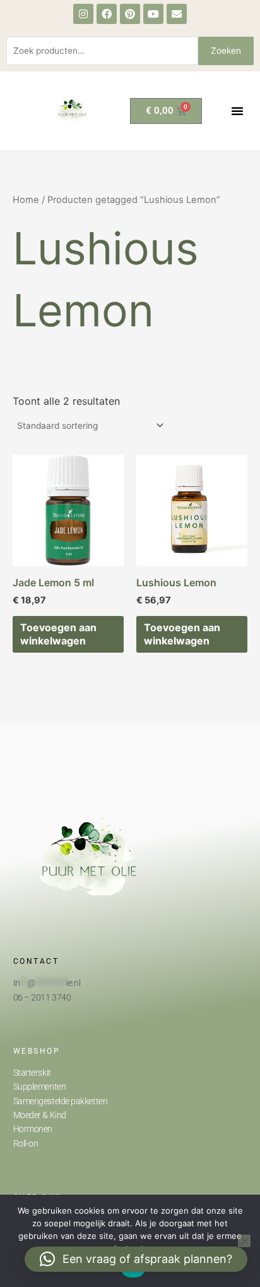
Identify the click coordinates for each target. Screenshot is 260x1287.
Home (26, 200)
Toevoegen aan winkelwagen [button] (58, 634)
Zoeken (226, 51)
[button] (237, 110)
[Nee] (244, 1241)
